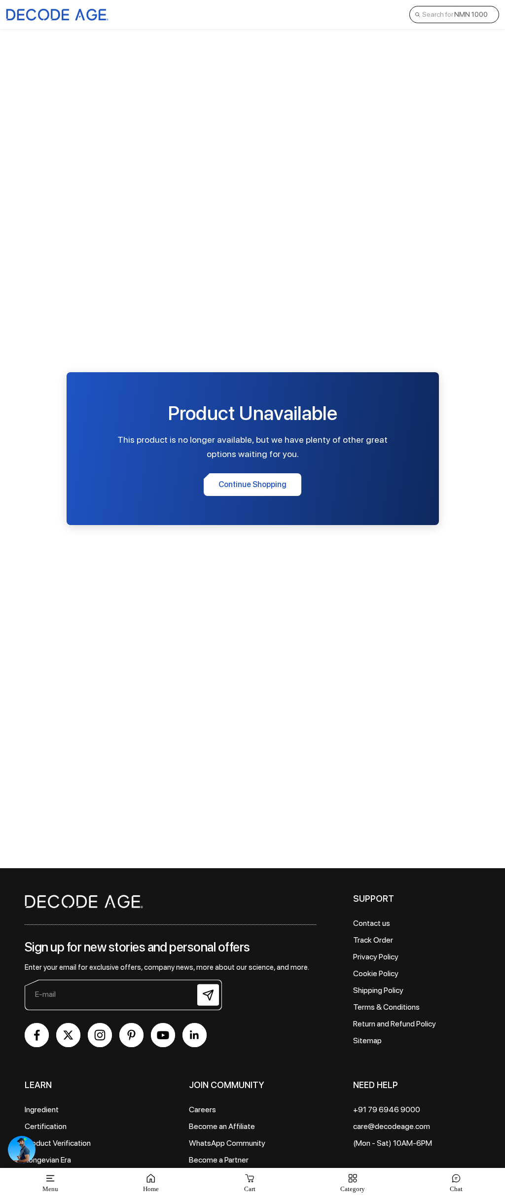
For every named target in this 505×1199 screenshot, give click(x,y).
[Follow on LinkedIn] (194, 1035)
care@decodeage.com (391, 1126)
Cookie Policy (375, 973)
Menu (50, 1189)
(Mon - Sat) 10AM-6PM (392, 1143)
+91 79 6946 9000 (386, 1109)
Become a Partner (219, 1159)
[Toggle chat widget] (22, 1150)
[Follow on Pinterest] (131, 1035)
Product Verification (58, 1143)
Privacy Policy (375, 956)
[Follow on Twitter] (68, 1035)
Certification (46, 1126)
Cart (249, 1183)
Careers (202, 1109)
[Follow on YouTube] (163, 1035)
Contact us (371, 923)
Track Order (373, 940)
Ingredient (42, 1109)
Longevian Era (48, 1159)
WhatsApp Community (227, 1143)
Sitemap (367, 1040)
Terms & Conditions (386, 1007)
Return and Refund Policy (394, 1023)
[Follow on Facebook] (37, 1035)
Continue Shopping (252, 484)
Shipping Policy (378, 990)
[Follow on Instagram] (100, 1035)
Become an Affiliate (222, 1126)
